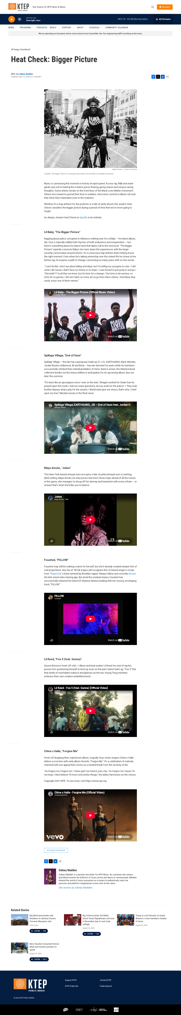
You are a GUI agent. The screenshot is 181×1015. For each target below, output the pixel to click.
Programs (25, 28)
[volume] (19, 19)
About (80, 28)
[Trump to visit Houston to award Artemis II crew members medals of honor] (125, 920)
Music (53, 28)
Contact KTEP (105, 980)
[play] (12, 19)
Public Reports (106, 986)
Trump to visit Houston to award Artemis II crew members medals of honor (151, 918)
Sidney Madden (26, 74)
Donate (166, 7)
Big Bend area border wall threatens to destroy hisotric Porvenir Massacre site (43, 918)
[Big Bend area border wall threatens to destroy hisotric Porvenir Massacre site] (19, 920)
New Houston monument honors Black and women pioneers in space (44, 947)
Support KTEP (71, 980)
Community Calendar (116, 28)
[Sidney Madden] (50, 876)
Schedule (94, 28)
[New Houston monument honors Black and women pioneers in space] (19, 948)
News (11, 28)
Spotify (83, 217)
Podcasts (42, 28)
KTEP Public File (71, 986)
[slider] (23, 19)
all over (132, 573)
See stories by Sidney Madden (75, 887)
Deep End (56, 573)
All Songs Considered (20, 49)
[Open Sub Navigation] (16, 28)
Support (66, 28)
